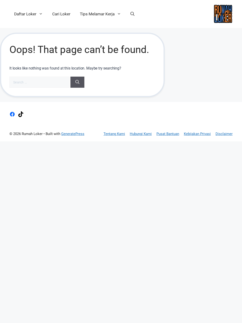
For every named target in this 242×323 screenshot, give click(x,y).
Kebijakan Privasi (197, 134)
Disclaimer (224, 134)
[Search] (77, 82)
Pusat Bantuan (167, 134)
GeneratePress (72, 134)
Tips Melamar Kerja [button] (97, 14)
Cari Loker (61, 14)
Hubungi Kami (141, 134)
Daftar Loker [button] (25, 14)
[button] (132, 14)
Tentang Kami (114, 134)
